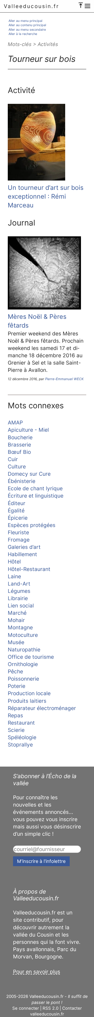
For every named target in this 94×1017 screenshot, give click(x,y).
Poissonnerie (23, 679)
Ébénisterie (21, 481)
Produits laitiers (27, 701)
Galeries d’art (24, 547)
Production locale (29, 693)
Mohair (16, 620)
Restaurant (21, 723)
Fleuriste (18, 532)
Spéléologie (22, 737)
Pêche (15, 671)
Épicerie (18, 518)
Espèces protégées (31, 525)
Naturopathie (24, 649)
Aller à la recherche (23, 34)
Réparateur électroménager (42, 708)
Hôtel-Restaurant (29, 569)
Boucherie (20, 437)
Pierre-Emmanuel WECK (64, 379)
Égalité (16, 510)
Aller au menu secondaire (27, 29)
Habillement (22, 554)
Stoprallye (20, 744)
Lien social (21, 605)
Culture (17, 466)
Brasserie (19, 444)
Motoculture (23, 635)
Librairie (18, 598)
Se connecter (25, 1008)
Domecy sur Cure (29, 474)
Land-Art (19, 584)
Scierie (16, 730)
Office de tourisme (31, 657)
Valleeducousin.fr (31, 6)
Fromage (19, 540)
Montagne (20, 627)
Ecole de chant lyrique (35, 488)
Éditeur (16, 503)
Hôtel (14, 561)
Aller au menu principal (25, 21)
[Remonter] (81, 4)
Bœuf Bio (19, 452)
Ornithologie (23, 664)
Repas (15, 715)
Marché (17, 613)
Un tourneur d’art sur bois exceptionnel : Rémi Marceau (45, 196)
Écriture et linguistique (35, 496)
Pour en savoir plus (36, 971)
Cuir (13, 459)
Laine (14, 576)
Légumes (19, 591)
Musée (16, 642)
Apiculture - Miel (28, 430)
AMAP (15, 422)
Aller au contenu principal (27, 25)
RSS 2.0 (50, 1008)
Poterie (16, 686)
